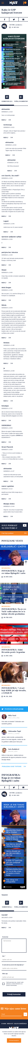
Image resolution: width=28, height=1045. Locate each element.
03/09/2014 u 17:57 (7, 408)
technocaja (8, 125)
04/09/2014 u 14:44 (9, 506)
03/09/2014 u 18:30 (7, 428)
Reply (4, 120)
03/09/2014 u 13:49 (7, 255)
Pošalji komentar (21, 101)
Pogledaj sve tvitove (11, 766)
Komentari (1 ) (7, 907)
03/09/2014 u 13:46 (9, 223)
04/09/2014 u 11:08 (9, 345)
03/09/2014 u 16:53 (7, 307)
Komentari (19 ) (7, 101)
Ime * (3, 956)
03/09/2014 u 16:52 (10, 145)
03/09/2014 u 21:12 (7, 488)
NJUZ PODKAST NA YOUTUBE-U (9, 526)
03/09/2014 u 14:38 (7, 290)
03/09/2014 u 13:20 (7, 178)
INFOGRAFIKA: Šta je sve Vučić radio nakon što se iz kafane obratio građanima (14, 611)
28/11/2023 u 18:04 (7, 917)
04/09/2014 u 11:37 (9, 471)
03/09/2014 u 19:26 (7, 449)
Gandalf (4, 915)
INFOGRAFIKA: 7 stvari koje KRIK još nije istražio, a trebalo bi (14, 690)
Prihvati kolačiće (14, 1040)
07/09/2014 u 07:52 (12, 162)
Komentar (5, 937)
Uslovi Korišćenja (20, 1023)
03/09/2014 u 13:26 (7, 239)
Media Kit (10, 1023)
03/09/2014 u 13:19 (7, 111)
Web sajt (4, 973)
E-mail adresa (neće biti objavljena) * (13, 965)
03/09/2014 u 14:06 (7, 272)
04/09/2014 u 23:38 (9, 371)
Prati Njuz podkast (7, 533)
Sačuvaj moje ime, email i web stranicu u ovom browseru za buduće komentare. (14, 984)
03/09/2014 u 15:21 (9, 127)
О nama (3, 1023)
